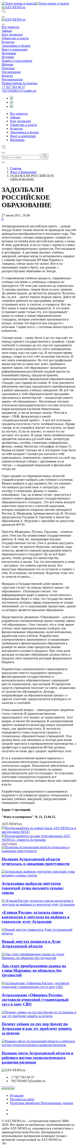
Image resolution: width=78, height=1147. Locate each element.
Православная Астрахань (19, 83)
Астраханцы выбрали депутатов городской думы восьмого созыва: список (33, 888)
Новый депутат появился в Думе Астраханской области (31, 943)
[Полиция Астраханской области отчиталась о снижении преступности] (39, 851)
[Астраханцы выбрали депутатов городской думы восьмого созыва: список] (39, 875)
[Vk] (11, 106)
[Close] (3, 24)
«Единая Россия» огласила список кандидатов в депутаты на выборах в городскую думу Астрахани (35, 917)
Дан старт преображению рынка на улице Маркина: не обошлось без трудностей (34, 970)
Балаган (7, 75)
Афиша (7, 30)
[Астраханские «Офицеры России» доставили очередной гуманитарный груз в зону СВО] (39, 987)
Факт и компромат (15, 49)
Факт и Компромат (23, 172)
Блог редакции (12, 34)
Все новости (10, 27)
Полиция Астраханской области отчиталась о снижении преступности (35, 861)
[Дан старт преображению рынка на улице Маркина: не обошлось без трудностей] (39, 958)
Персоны (8, 68)
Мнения (7, 64)
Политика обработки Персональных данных (41, 1103)
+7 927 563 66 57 (13, 87)
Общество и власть (15, 38)
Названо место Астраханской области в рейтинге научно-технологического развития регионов (37, 1057)
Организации (11, 72)
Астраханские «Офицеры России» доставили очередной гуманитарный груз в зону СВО (35, 999)
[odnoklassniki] (11, 102)
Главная (15, 168)
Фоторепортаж (12, 79)
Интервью (9, 53)
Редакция (16, 1095)
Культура (8, 42)
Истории (8, 57)
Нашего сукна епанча (17, 60)
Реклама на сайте (22, 1099)
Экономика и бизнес (16, 45)
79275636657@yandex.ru (19, 90)
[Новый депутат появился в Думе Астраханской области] (39, 933)
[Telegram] (11, 98)
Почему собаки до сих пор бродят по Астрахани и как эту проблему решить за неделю (37, 1028)
